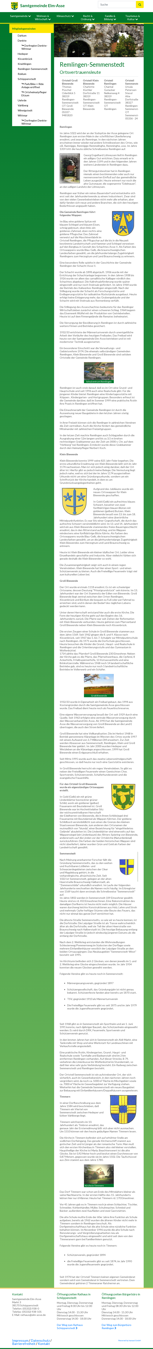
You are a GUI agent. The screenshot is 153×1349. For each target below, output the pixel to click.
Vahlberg (23, 105)
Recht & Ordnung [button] (87, 17)
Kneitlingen (24, 63)
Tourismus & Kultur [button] (132, 17)
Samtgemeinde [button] (19, 16)
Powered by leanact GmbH (129, 1340)
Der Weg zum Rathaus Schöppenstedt (70, 1326)
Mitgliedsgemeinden (24, 28)
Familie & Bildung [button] (109, 17)
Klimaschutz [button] (64, 16)
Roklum (22, 73)
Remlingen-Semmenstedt (33, 68)
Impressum (20, 1340)
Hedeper (23, 53)
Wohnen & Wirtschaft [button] (42, 17)
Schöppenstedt (27, 78)
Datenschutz (40, 1340)
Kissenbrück (25, 58)
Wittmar (22, 115)
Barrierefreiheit (23, 1344)
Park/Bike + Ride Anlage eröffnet (32, 85)
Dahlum (22, 35)
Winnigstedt (25, 110)
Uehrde (22, 100)
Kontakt (44, 1344)
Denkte (22, 40)
